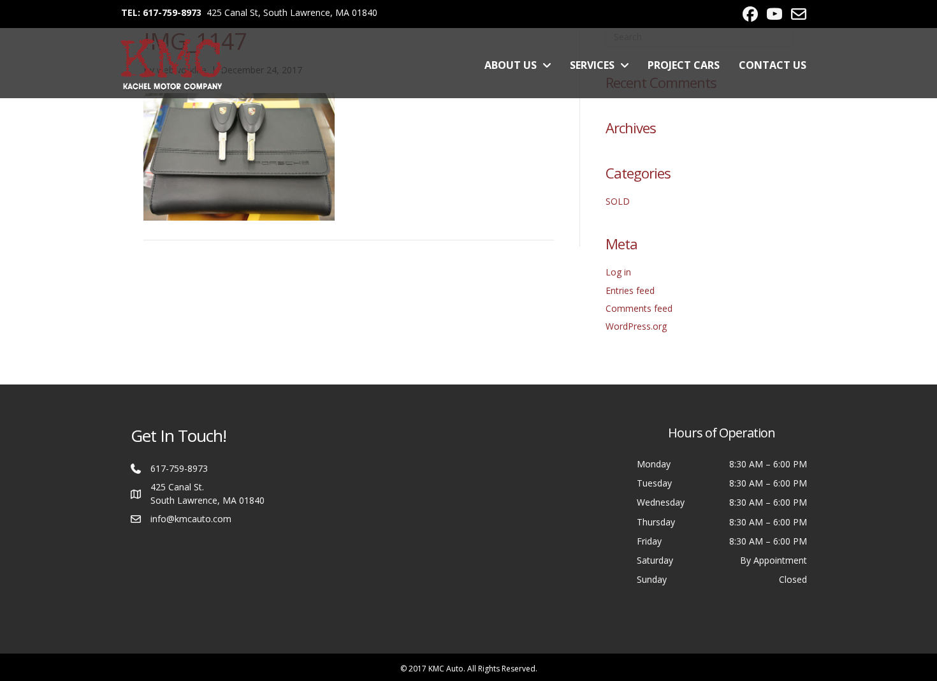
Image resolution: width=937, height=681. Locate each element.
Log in (618, 272)
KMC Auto (445, 668)
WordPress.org (636, 326)
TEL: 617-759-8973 (161, 12)
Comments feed (639, 308)
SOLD (618, 201)
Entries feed (630, 290)
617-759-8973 (179, 468)
